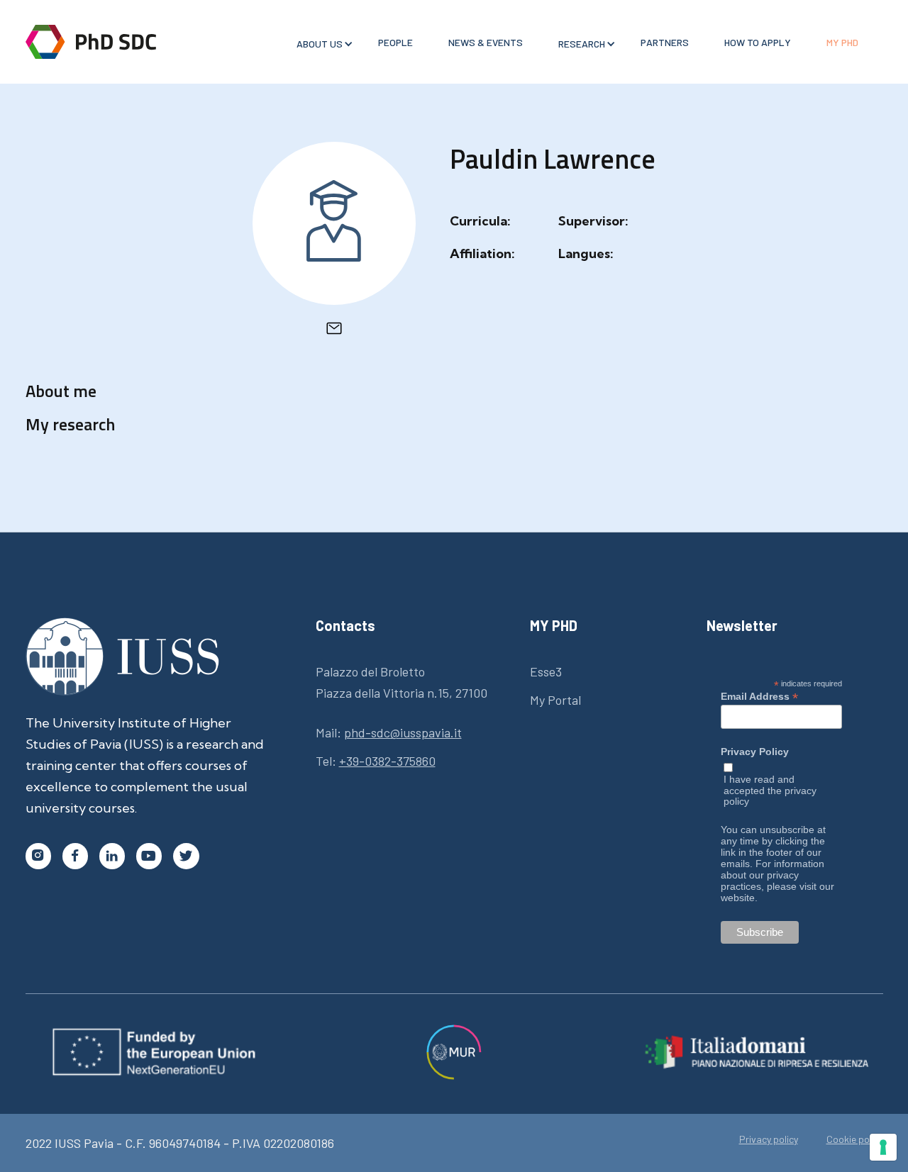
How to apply (757, 42)
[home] (91, 42)
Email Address (759, 696)
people (395, 42)
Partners (665, 42)
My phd (842, 42)
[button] (319, 44)
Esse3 (546, 671)
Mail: (389, 732)
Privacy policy (768, 1139)
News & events (485, 42)
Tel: (376, 761)
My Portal (555, 700)
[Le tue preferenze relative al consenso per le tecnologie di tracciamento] (883, 1147)
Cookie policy (854, 1139)
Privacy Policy (755, 752)
